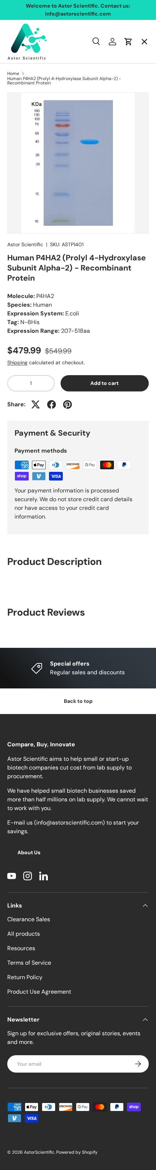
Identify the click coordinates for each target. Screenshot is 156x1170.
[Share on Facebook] (51, 404)
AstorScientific (39, 1152)
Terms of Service (29, 962)
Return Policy (24, 977)
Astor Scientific (25, 244)
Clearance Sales (28, 919)
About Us (28, 852)
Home (21, 49)
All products (23, 934)
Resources (21, 948)
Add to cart (104, 383)
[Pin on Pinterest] (67, 404)
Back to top (78, 701)
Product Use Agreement (39, 991)
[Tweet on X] (36, 404)
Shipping (17, 362)
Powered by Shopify (77, 1152)
